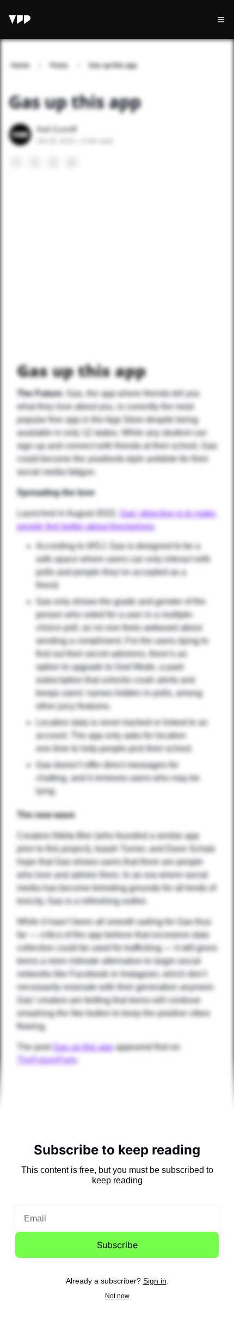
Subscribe (117, 1244)
